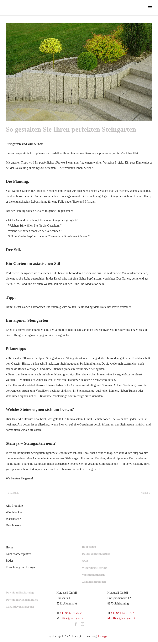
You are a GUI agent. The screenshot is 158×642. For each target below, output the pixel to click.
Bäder (9, 560)
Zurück (14, 492)
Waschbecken (14, 512)
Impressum (89, 546)
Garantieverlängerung (20, 606)
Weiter (144, 492)
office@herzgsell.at (72, 618)
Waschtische (13, 518)
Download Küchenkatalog (22, 599)
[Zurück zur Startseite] (19, 7)
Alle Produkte (14, 505)
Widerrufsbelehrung (94, 567)
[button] (150, 7)
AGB (85, 560)
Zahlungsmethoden (94, 581)
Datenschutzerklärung (96, 553)
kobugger (103, 636)
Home (9, 547)
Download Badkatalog (20, 592)
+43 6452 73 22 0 (71, 612)
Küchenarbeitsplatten (18, 554)
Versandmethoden (93, 574)
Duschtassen (13, 525)
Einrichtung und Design (20, 567)
